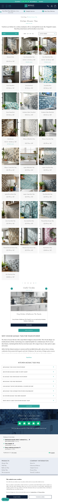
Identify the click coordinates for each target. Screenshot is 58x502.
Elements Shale (10, 57)
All (33, 33)
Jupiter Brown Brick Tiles (10, 194)
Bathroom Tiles (5, 468)
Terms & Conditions (35, 472)
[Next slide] (46, 288)
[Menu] (3, 6)
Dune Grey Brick (10, 85)
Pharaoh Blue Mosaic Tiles (47, 221)
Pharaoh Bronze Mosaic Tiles (10, 247)
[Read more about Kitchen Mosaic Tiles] (29, 357)
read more (29, 325)
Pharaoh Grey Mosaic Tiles (29, 247)
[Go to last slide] (12, 288)
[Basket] (55, 6)
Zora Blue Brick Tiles (47, 194)
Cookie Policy (34, 492)
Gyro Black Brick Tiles (48, 57)
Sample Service (34, 468)
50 (30, 33)
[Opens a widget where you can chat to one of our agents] (5, 499)
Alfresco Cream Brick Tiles (10, 167)
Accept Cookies (17, 496)
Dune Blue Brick (47, 85)
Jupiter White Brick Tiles (29, 167)
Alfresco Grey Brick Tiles (47, 139)
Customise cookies (40, 496)
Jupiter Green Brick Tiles (29, 194)
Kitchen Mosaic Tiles (32, 17)
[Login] (51, 6)
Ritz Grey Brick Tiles (10, 274)
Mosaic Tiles (5, 463)
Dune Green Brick (10, 112)
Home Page (23, 17)
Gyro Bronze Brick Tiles (29, 57)
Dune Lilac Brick (29, 85)
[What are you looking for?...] (48, 6)
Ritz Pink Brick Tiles (47, 247)
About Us (32, 463)
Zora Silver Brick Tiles (10, 221)
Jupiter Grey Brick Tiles (47, 167)
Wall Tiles (4, 465)
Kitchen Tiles (5, 470)
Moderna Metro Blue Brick (47, 112)
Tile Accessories (6, 472)
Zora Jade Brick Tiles (29, 221)
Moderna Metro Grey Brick (29, 112)
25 (27, 33)
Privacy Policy (33, 470)
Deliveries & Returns (35, 465)
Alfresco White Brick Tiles (29, 139)
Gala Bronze (10, 139)
